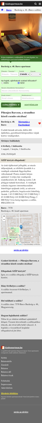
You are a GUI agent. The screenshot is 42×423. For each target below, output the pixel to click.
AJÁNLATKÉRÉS (9, 105)
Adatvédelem (31, 105)
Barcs (9, 10)
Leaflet (19, 244)
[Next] (39, 34)
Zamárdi (5, 364)
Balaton (4, 368)
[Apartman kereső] (36, 4)
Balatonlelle (6, 361)
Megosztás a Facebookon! (24, 123)
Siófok (4, 357)
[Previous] (2, 34)
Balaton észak (7, 375)
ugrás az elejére (21, 250)
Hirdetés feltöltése (9, 393)
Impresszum (6, 384)
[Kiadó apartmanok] (1, 10)
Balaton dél (6, 371)
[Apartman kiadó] (2, 4)
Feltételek (5, 380)
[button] (21, 227)
